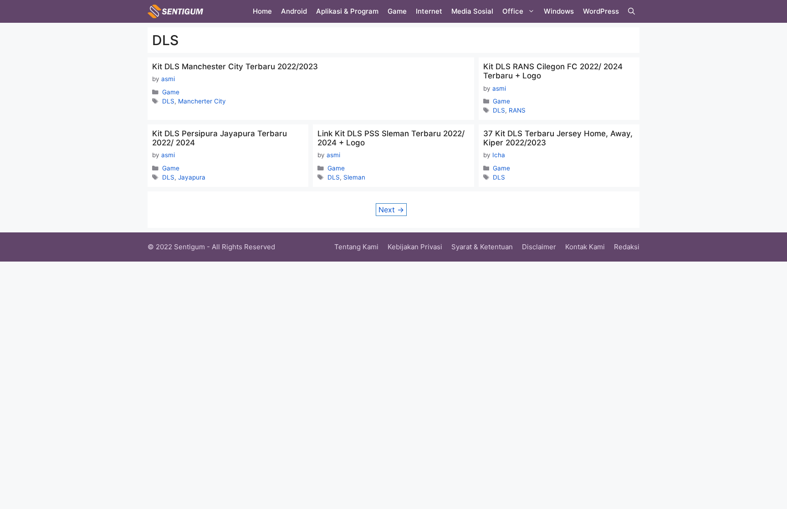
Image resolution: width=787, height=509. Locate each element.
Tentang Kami (356, 246)
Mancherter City (202, 101)
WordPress (601, 11)
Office (512, 11)
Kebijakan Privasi (415, 246)
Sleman (354, 177)
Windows (559, 11)
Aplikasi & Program (347, 11)
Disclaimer (539, 246)
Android (294, 11)
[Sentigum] (175, 11)
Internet (429, 11)
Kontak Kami (585, 246)
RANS (517, 110)
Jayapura (191, 177)
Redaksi (626, 246)
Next (391, 209)
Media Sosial (472, 11)
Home (262, 11)
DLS (168, 101)
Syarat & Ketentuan (482, 246)
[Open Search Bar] (631, 11)
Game (397, 11)
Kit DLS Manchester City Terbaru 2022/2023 (235, 66)
